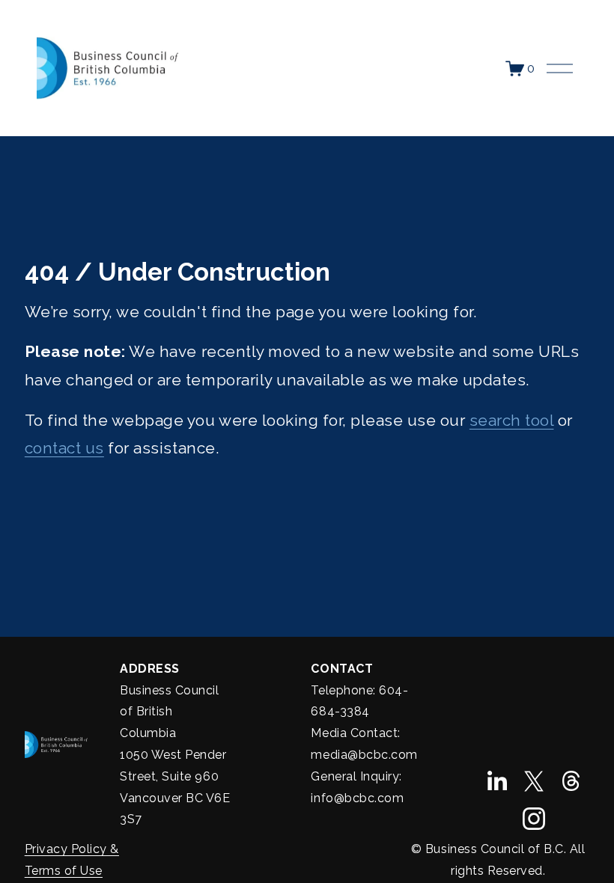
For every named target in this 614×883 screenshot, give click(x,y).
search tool (511, 420)
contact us (64, 448)
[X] (534, 781)
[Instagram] (534, 819)
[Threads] (571, 781)
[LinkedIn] (496, 781)
